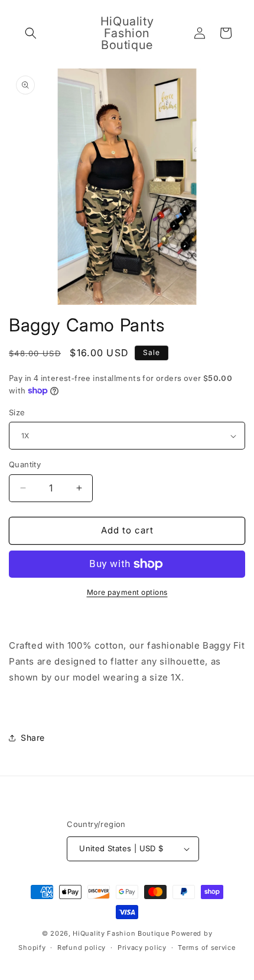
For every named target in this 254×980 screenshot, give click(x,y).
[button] (31, 33)
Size (17, 412)
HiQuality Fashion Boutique (121, 933)
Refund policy (81, 947)
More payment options (127, 592)
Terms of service (206, 947)
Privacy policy (142, 947)
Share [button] (33, 737)
